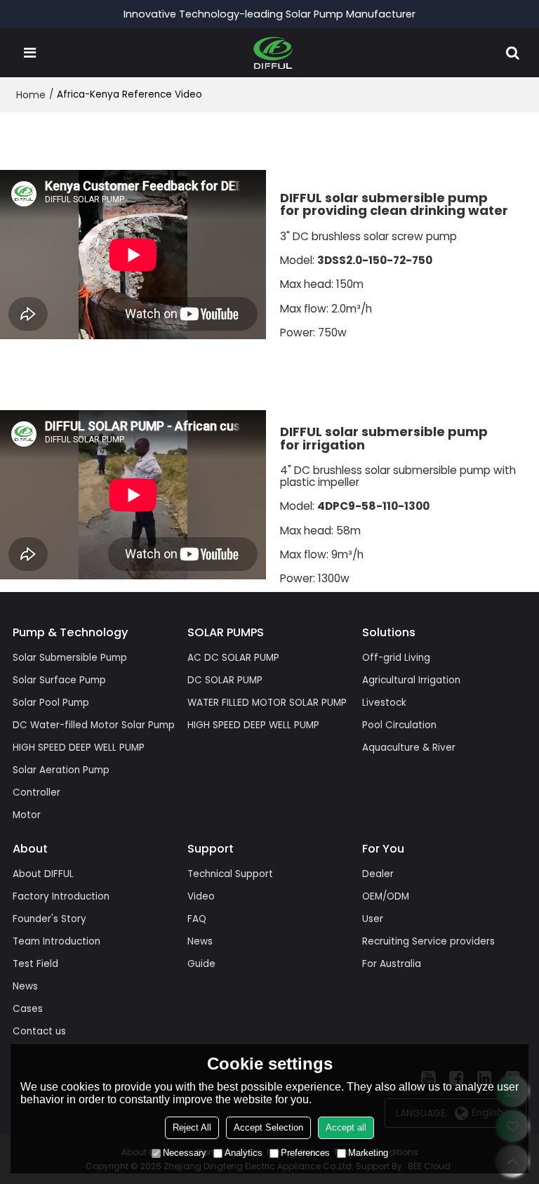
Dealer (378, 874)
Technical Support (230, 874)
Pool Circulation (399, 725)
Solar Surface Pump (59, 680)
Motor (27, 815)
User (372, 919)
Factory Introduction (61, 896)
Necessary (184, 1152)
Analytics (243, 1152)
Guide (201, 964)
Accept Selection (268, 1127)
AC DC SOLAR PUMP (233, 657)
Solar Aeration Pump (61, 770)
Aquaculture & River (408, 747)
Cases (28, 1008)
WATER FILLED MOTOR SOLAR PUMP (267, 702)
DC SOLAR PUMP (224, 680)
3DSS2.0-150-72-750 (374, 260)
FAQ (196, 919)
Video (201, 896)
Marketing (368, 1152)
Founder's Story (49, 919)
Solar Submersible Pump (70, 657)
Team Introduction (56, 941)
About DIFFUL (43, 874)
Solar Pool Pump (51, 702)
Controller (36, 792)
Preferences (305, 1152)
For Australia (391, 964)
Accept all (346, 1127)
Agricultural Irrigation (411, 680)
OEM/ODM (385, 896)
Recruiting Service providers (428, 941)
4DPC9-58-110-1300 (373, 506)
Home (31, 95)
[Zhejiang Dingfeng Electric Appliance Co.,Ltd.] (273, 52)
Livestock (384, 702)
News (25, 986)
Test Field (35, 964)
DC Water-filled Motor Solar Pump (94, 725)
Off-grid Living (396, 657)
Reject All (192, 1127)
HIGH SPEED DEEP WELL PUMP (79, 747)
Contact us (39, 1031)
